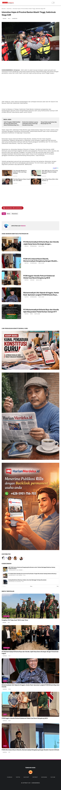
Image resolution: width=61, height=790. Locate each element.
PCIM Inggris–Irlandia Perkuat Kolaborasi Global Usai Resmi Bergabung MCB (39, 277)
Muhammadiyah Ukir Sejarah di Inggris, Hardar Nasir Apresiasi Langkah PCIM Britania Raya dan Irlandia (41, 294)
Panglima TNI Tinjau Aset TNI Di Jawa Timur (15, 620)
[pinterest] (12, 217)
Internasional (33, 246)
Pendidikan (6, 647)
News (8, 213)
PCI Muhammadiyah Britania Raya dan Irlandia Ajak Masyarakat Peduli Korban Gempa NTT (41, 311)
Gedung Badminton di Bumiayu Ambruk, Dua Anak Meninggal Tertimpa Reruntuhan (27, 580)
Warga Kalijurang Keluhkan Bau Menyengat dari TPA (49, 122)
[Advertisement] (30, 88)
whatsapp (26, 777)
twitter (18, 777)
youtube (53, 777)
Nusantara (9, 8)
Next (57, 586)
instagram (44, 777)
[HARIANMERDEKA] (8, 3)
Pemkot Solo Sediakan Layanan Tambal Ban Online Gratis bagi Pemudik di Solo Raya (30, 123)
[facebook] (3, 217)
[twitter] (6, 217)
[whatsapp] (9, 217)
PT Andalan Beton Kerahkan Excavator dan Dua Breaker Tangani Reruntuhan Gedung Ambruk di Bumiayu (32, 573)
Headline (32, 280)
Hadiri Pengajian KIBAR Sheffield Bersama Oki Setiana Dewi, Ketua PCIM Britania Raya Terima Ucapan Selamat (12, 123)
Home (31, 586)
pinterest (35, 777)
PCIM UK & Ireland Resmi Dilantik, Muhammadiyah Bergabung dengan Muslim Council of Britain (40, 260)
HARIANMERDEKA (36, 782)
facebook (9, 777)
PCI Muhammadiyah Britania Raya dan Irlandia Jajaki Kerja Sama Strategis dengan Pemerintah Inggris (41, 243)
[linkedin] (15, 217)
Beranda (4, 8)
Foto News (6, 616)
